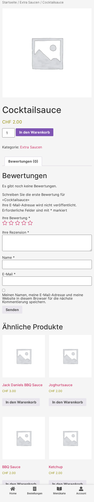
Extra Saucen (30, 2)
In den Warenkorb (34, 132)
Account (81, 493)
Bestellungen (34, 493)
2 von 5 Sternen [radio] (11, 223)
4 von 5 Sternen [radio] (23, 223)
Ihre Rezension (15, 232)
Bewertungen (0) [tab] (23, 161)
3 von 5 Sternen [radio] (17, 223)
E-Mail (9, 274)
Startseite (9, 2)
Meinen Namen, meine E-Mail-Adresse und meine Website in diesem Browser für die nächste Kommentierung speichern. (42, 298)
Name (8, 257)
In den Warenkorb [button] (21, 402)
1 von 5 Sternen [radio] (4, 223)
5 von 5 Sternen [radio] (30, 223)
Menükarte (59, 493)
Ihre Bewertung (16, 218)
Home (12, 493)
